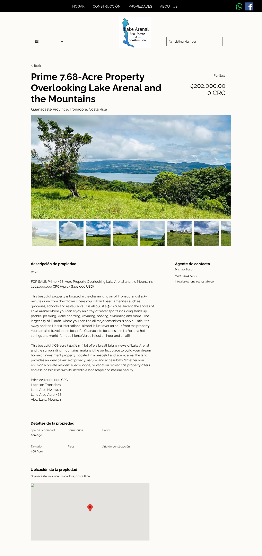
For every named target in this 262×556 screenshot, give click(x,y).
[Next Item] (224, 167)
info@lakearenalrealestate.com (195, 281)
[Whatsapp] (239, 6)
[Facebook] (249, 6)
